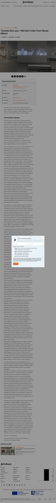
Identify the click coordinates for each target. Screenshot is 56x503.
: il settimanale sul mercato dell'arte (22, 249)
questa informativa (38, 260)
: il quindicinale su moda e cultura (21, 253)
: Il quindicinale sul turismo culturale (21, 254)
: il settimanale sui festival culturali (21, 256)
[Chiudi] (42, 237)
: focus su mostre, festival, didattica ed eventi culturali (25, 248)
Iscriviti (16, 263)
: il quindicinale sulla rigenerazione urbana (23, 251)
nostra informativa (28, 259)
